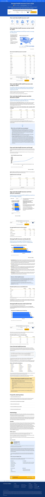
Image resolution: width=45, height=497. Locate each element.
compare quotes (30, 208)
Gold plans (12, 269)
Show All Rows (22, 187)
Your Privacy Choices (36, 486)
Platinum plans (13, 272)
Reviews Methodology (31, 486)
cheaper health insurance (28, 205)
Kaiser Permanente (12, 230)
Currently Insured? (28, 11)
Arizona (11, 61)
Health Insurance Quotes (23, 486)
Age (10, 171)
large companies (26, 198)
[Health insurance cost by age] (22, 162)
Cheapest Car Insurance (23, 484)
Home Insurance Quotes (23, 487)
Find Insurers (26, 80)
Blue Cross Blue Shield (12, 233)
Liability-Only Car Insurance (16, 486)
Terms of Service (35, 484)
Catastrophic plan (13, 242)
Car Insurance (15, 484)
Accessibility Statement (5, 495)
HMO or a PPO (29, 390)
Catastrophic (11, 299)
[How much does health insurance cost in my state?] (27, 42)
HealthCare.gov (32, 361)
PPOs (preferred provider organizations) (18, 306)
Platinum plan (30, 242)
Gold (10, 294)
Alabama (11, 58)
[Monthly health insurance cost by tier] (22, 251)
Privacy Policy (35, 485)
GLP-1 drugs (31, 134)
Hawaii (11, 73)
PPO (10, 342)
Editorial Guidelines (30, 485)
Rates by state (12, 198)
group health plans (28, 353)
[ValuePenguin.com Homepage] (4, 1)
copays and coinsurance (27, 267)
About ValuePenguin (30, 484)
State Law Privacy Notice (36, 487)
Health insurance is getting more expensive (22, 129)
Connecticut (11, 67)
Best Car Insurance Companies (24, 485)
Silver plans (12, 266)
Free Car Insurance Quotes (16, 487)
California (11, 64)
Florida (11, 70)
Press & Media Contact (31, 487)
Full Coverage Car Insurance (16, 485)
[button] (18, 5)
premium (31, 87)
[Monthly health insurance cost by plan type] (22, 316)
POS (10, 339)
